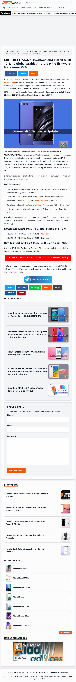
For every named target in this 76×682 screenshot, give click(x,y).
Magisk (73, 13)
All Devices (64, 633)
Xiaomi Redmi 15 (19, 597)
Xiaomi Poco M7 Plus (21, 578)
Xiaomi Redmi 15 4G (21, 606)
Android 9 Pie (10, 82)
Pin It (21, 293)
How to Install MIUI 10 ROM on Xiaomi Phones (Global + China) (26, 353)
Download (45, 234)
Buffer (57, 287)
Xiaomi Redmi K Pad (21, 616)
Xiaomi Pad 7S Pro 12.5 (22, 625)
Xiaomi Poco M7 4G (20, 568)
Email (10, 425)
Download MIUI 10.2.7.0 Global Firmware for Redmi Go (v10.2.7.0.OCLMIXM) (27, 314)
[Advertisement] (38, 30)
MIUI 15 (17, 13)
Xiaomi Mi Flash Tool (37, 205)
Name (10, 415)
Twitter (10, 287)
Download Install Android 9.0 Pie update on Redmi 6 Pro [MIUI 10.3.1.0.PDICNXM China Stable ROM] (27, 334)
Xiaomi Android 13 (61, 13)
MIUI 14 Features (45, 13)
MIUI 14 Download (29, 13)
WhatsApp (35, 287)
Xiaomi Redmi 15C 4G (21, 587)
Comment (12, 436)
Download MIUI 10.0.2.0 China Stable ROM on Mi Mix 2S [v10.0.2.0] (25, 389)
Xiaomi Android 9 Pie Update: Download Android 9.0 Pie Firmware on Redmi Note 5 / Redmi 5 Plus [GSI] (27, 371)
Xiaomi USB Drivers (41, 201)
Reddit (47, 287)
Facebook (22, 287)
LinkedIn (10, 293)
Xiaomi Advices (22, 676)
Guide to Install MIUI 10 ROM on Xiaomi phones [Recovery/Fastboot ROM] (39, 258)
